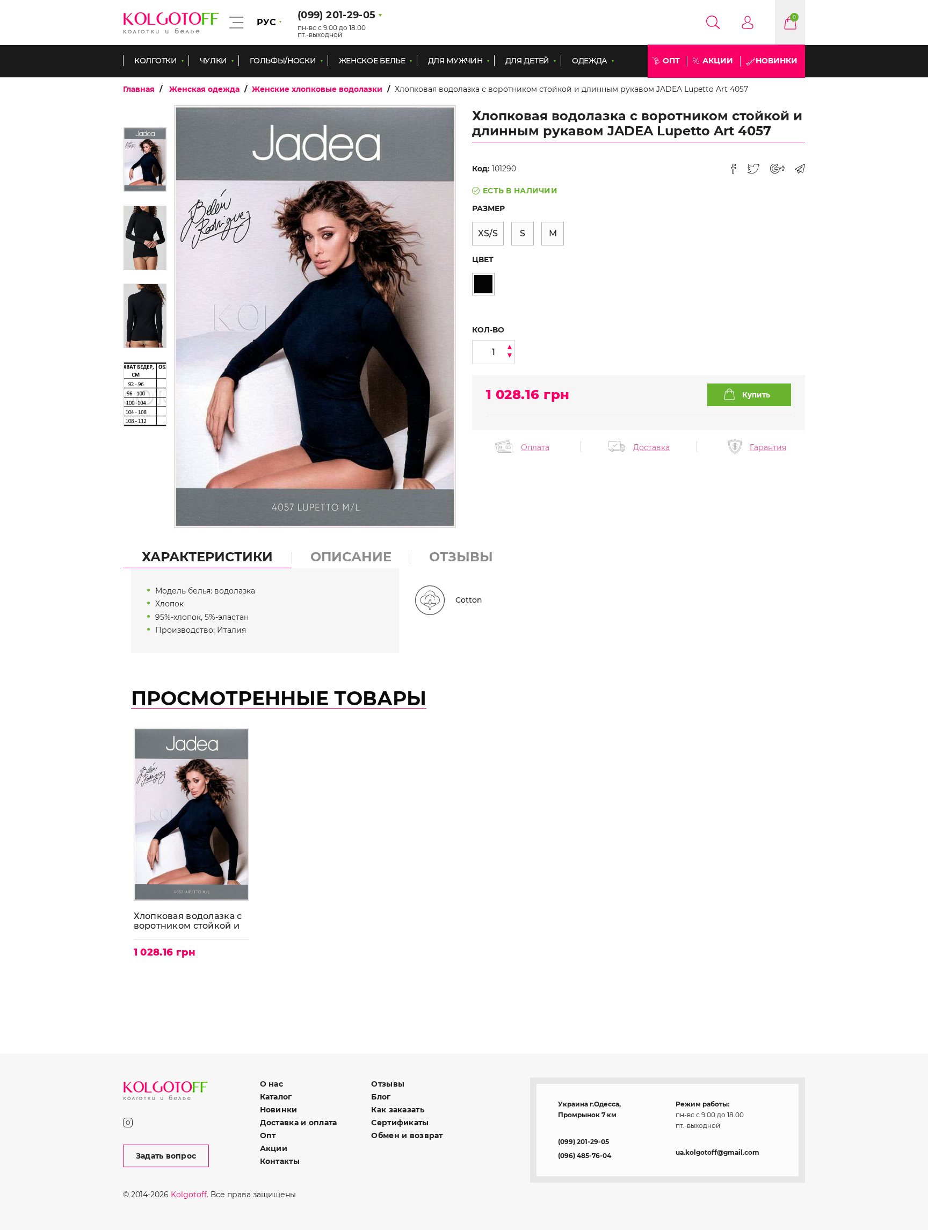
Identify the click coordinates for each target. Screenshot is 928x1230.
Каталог (276, 1097)
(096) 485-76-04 (584, 1156)
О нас (271, 1084)
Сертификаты (400, 1122)
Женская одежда (204, 89)
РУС (266, 22)
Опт (671, 61)
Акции (717, 61)
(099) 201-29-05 (583, 1142)
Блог (380, 1097)
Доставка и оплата (298, 1122)
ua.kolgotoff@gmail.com (717, 1152)
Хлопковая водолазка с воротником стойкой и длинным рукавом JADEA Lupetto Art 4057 (189, 920)
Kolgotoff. (189, 1194)
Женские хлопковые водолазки (317, 89)
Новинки (777, 61)
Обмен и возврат (407, 1135)
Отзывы (387, 1084)
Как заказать (397, 1110)
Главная (139, 89)
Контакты (280, 1161)
